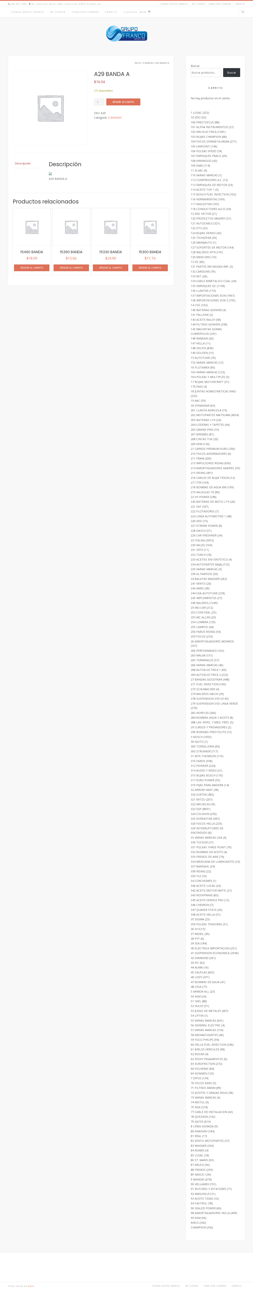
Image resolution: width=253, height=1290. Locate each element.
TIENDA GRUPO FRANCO (174, 4)
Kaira (31, 1285)
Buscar (195, 66)
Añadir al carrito (123, 102)
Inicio (138, 62)
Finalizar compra (220, 4)
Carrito (240, 4)
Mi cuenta (198, 4)
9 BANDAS (148, 62)
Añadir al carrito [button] (31, 267)
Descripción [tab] (23, 163)
